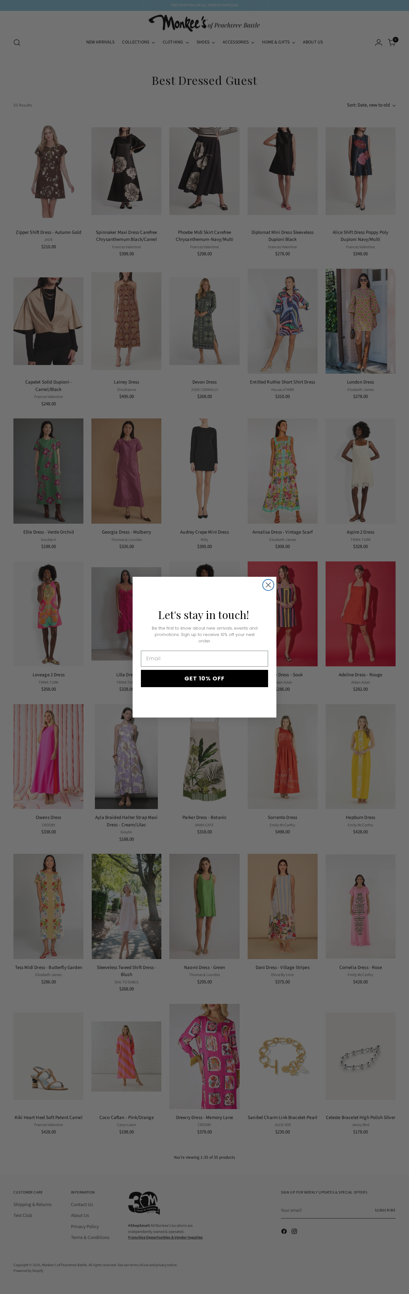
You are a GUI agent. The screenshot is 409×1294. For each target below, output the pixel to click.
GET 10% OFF (204, 678)
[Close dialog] (268, 585)
